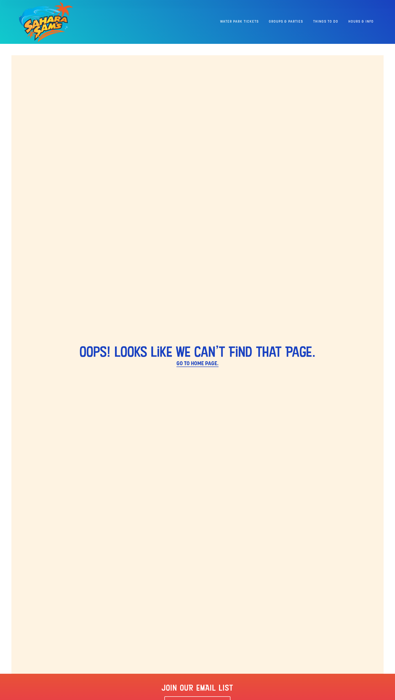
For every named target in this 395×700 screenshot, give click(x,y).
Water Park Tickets (239, 22)
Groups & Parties (286, 22)
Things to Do (325, 22)
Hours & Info (361, 22)
